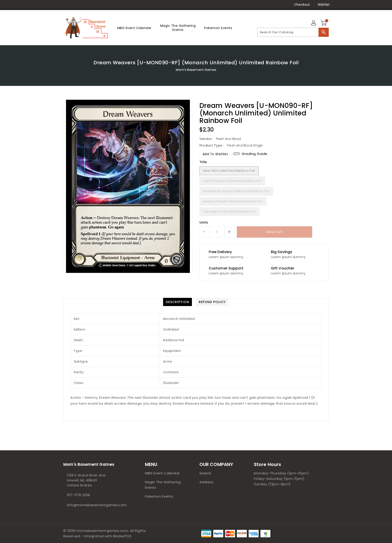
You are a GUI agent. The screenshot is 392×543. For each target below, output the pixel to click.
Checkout (302, 4)
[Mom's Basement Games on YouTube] (100, 4)
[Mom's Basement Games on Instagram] (82, 4)
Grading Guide (254, 154)
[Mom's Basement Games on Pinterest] (74, 4)
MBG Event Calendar (162, 473)
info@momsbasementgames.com (95, 505)
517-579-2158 (78, 495)
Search (205, 473)
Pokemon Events (159, 496)
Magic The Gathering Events (163, 485)
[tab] (177, 302)
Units (203, 222)
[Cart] (324, 23)
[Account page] (313, 23)
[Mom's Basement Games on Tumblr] (91, 4)
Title (203, 162)
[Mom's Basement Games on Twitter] (65, 4)
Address (206, 482)
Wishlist (324, 4)
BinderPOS (122, 536)
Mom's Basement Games (196, 69)
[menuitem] (134, 27)
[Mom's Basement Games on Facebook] (57, 4)
